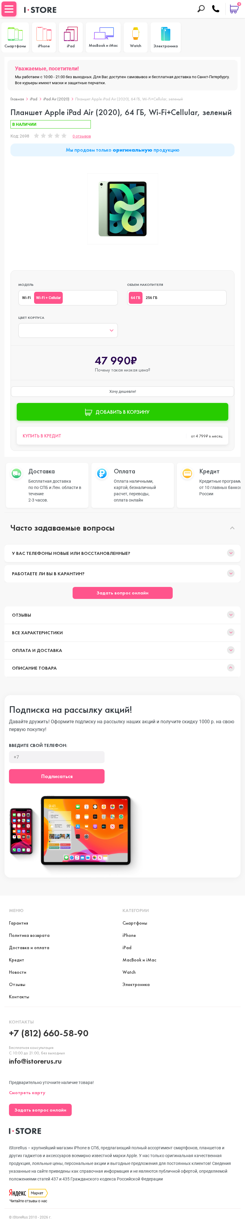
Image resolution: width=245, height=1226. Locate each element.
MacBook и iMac (139, 960)
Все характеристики (37, 632)
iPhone (129, 935)
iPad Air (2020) (56, 98)
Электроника (136, 984)
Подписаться (57, 776)
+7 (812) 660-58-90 (48, 1033)
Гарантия (18, 923)
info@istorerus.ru (35, 1061)
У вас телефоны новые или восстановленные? (71, 553)
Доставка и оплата (29, 947)
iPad (33, 98)
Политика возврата (29, 935)
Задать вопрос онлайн (122, 593)
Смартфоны (134, 923)
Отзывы (21, 615)
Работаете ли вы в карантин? (48, 573)
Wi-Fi (26, 298)
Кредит (16, 960)
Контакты (19, 997)
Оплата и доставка (37, 650)
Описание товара (34, 668)
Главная (17, 98)
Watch (129, 972)
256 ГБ (151, 298)
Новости (17, 972)
